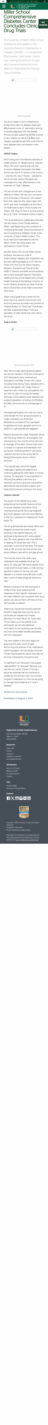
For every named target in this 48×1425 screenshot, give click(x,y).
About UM (10, 748)
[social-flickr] (25, 798)
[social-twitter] (13, 798)
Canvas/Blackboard (13, 759)
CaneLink (10, 754)
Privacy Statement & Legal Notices (18, 830)
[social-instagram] (21, 798)
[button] (42, 1417)
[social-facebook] (8, 798)
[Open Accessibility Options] (3, 1)
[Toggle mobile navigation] (4, 6)
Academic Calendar (13, 756)
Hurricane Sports (12, 774)
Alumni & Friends (12, 768)
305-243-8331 (11, 739)
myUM (8, 751)
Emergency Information (14, 827)
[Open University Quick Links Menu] (45, 1)
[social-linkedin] (29, 798)
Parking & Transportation (15, 788)
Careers (9, 776)
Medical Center (12, 771)
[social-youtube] (17, 798)
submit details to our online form (27, 840)
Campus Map (11, 786)
